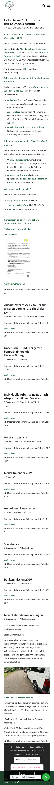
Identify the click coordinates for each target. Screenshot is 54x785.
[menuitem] (42, 5)
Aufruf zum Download (14, 283)
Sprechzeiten (12, 544)
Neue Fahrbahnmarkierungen (23, 615)
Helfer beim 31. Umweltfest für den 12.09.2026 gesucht (25, 21)
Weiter (44, 680)
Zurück (10, 680)
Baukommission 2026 (18, 579)
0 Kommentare (10, 359)
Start (24, 28)
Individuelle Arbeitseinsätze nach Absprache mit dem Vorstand (26, 396)
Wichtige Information (35, 28)
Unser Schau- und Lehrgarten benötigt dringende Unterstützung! (23, 351)
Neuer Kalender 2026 (18, 473)
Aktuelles (9, 28)
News (30, 402)
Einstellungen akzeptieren (27, 760)
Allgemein (32, 619)
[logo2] (22, 5)
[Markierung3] (47, 692)
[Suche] (42, 5)
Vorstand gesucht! (16, 437)
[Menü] (48, 5)
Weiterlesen (10, 328)
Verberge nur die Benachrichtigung (27, 767)
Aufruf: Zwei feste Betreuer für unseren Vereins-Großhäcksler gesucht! (25, 308)
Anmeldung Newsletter (19, 508)
